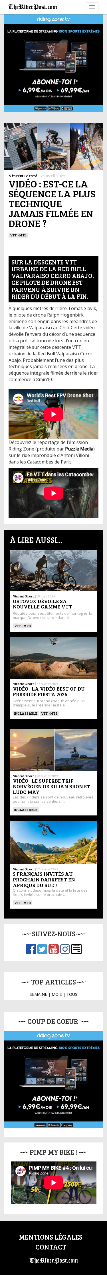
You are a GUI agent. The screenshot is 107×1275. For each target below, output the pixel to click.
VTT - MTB (18, 235)
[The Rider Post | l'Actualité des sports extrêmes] (32, 7)
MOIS (57, 994)
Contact (50, 1246)
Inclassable (25, 713)
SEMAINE (38, 994)
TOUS (71, 994)
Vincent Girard (23, 175)
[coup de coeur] (53, 1079)
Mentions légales (50, 1237)
